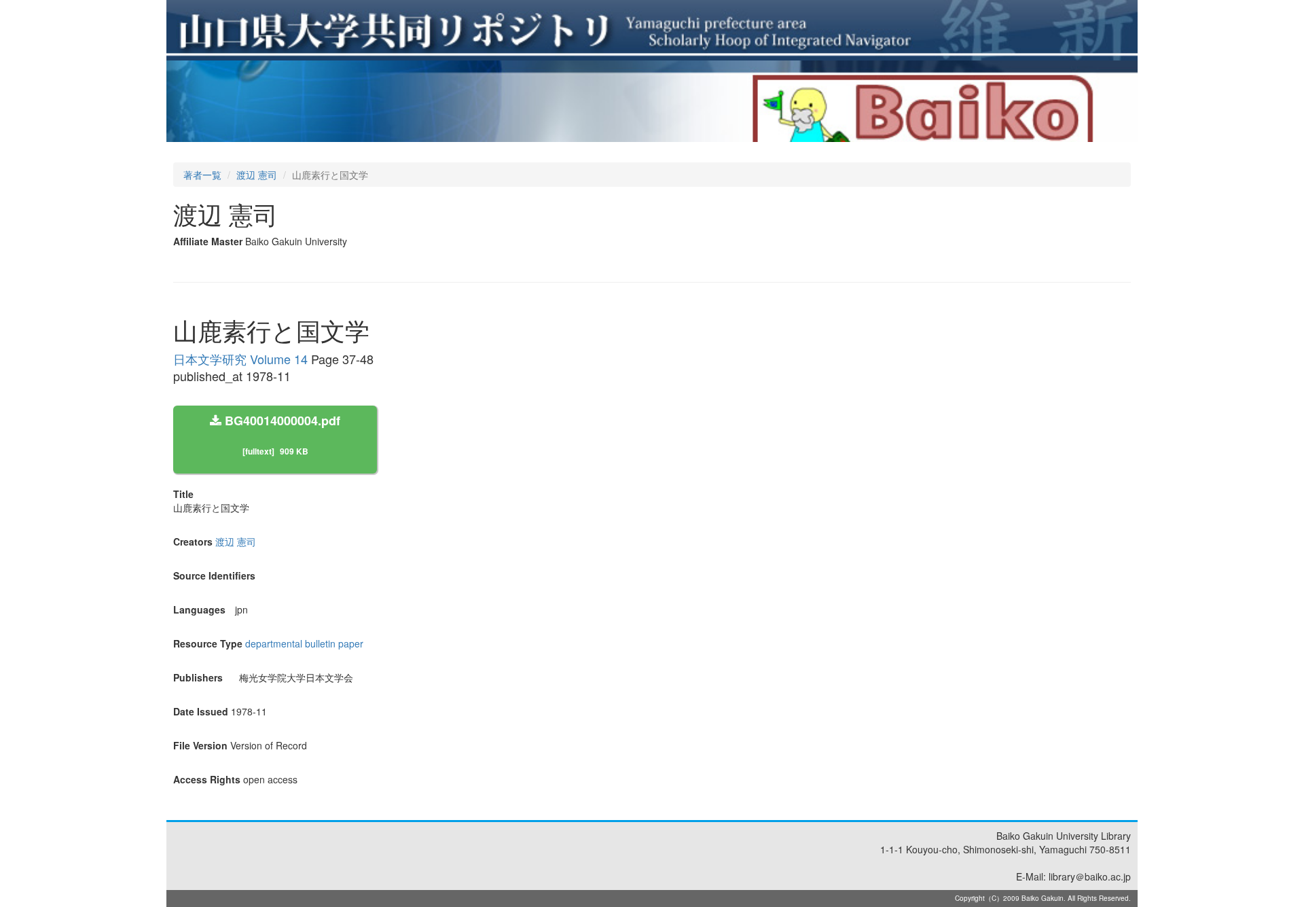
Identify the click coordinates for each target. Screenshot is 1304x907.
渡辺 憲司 (256, 174)
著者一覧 (202, 174)
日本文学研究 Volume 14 (240, 359)
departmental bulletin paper (304, 643)
